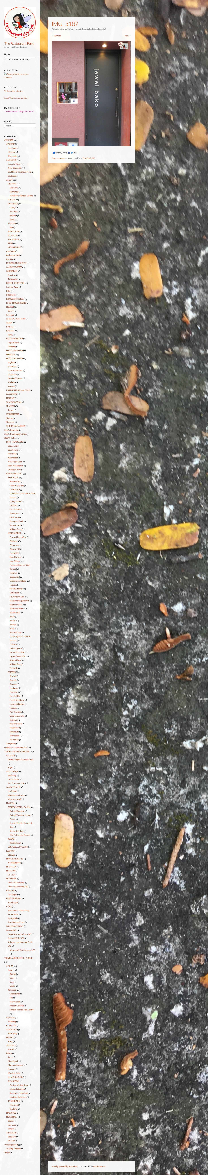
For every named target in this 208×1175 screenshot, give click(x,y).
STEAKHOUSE (12, 414)
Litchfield (12, 791)
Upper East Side (17, 652)
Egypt (10, 970)
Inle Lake (12, 1124)
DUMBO (13, 505)
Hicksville (12, 453)
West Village (15, 660)
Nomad (13, 624)
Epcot (12, 819)
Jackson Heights (17, 704)
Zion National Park (16, 922)
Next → (128, 35)
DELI (8, 291)
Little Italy (14, 592)
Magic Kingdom (16, 831)
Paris (10, 1041)
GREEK (9, 322)
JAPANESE (13, 203)
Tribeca (13, 644)
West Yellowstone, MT (18, 886)
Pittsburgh (13, 902)
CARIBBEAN (11, 271)
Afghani (11, 362)
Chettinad (14, 1105)
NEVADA (10, 890)
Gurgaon (12, 1069)
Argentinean (13, 342)
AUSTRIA (10, 1017)
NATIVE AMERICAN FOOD (18, 390)
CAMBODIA (11, 1029)
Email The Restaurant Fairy (16, 97)
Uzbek (7, 1152)
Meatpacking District (19, 600)
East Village (15, 561)
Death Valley (13, 779)
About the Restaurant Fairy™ (17, 59)
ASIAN (9, 179)
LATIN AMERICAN (14, 338)
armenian (12, 366)
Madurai (13, 1109)
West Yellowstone (16, 882)
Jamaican (12, 275)
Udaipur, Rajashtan (18, 1097)
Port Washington (15, 465)
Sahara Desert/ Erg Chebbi (22, 1009)
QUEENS (12, 672)
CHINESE (12, 183)
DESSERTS (11, 295)
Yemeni (11, 386)
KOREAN (12, 223)
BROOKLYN (13, 477)
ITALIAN (10, 330)
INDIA (9, 1053)
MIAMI (11, 839)
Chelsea (13, 541)
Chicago (11, 854)
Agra (10, 1057)
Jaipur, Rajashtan (17, 1089)
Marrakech (15, 1001)
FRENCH (10, 306)
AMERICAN (11, 160)
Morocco (12, 989)
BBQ (12, 227)
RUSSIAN (10, 398)
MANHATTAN (14, 533)
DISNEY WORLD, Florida (19, 807)
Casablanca (15, 993)
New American (14, 167)
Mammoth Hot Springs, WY (22, 950)
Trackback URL (89, 158)
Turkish (11, 382)
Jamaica (13, 707)
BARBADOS (11, 1025)
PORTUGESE (11, 394)
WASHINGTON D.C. (15, 926)
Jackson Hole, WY (16, 938)
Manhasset (13, 457)
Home (7, 54)
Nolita (12, 620)
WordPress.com (99, 1166)
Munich (11, 1049)
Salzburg (12, 1021)
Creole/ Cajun (12, 287)
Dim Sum (14, 187)
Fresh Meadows (17, 700)
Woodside (14, 739)
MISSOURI (11, 870)
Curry (12, 207)
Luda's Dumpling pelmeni (15, 434)
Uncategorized (11, 1144)
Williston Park (14, 469)
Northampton (14, 862)
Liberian (11, 152)
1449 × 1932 (75, 29)
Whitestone (15, 735)
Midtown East (16, 604)
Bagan (10, 1120)
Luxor (12, 985)
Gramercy (14, 576)
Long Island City (17, 715)
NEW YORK (9, 437)
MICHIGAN (11, 866)
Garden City (13, 445)
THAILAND (11, 1132)
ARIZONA (10, 755)
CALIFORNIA (12, 771)
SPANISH (10, 406)
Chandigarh (13, 1061)
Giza (11, 981)
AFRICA (9, 966)
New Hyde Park (15, 461)
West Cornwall (14, 799)
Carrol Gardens (17, 485)
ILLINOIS (10, 850)
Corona (13, 684)
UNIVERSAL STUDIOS (18, 846)
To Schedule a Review (13, 91)
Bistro (11, 310)
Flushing (13, 692)
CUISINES (8, 140)
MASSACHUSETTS (14, 858)
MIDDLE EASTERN (14, 358)
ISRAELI (9, 326)
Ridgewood (15, 727)
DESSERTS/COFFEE (14, 299)
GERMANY (11, 1045)
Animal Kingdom (17, 811)
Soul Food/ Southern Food (19, 171)
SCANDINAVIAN (13, 402)
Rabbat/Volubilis (17, 1005)
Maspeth (14, 719)
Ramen (13, 215)
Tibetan (9, 418)
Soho (12, 628)
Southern (12, 175)
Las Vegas (12, 894)
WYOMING (11, 930)
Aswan (13, 974)
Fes (11, 997)
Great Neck (13, 449)
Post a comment (58, 158)
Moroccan (12, 156)
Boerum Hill (15, 481)
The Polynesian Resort (20, 835)
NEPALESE (13, 235)
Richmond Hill (16, 723)
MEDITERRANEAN (14, 350)
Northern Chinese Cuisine (21, 195)
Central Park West (18, 537)
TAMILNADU (14, 1101)
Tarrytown (11, 743)
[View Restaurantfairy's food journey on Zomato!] (20, 77)
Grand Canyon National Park (20, 759)
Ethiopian (12, 148)
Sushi (12, 219)
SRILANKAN (13, 239)
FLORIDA (10, 803)
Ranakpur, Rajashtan (19, 1093)
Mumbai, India (14, 1073)
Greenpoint (15, 513)
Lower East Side (17, 596)
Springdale (13, 918)
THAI (10, 243)
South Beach (15, 842)
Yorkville (14, 668)
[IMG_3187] (91, 145)
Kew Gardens (16, 711)
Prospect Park (16, 521)
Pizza (10, 334)
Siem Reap (12, 1033)
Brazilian (10, 259)
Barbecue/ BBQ (13, 255)
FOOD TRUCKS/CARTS (16, 302)
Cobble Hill (15, 489)
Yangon (11, 1128)
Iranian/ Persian (15, 370)
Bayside (13, 680)
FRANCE (10, 1037)
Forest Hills (15, 696)
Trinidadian (13, 279)
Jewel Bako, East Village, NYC (94, 29)
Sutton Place (15, 632)
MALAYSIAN (14, 231)
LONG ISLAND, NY (14, 441)
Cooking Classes (13, 1148)
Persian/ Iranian (15, 378)
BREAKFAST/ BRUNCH (16, 263)
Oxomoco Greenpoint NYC (16, 747)
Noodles (13, 211)
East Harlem (15, 557)
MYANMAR (11, 1116)
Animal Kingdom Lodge (20, 815)
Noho (12, 616)
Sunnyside (14, 731)
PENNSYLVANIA (13, 898)
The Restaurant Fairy (19, 43)
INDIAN (11, 199)
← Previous (56, 35)
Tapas (10, 410)
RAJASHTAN (13, 1081)
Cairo (12, 977)
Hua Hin (11, 1140)
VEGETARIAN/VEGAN (16, 426)
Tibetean (10, 422)
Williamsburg (16, 529)
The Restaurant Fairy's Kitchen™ (19, 111)
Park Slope (15, 517)
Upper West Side (17, 656)
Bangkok (12, 1136)
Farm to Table (14, 164)
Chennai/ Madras (15, 1065)
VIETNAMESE (14, 247)
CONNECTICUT (13, 787)
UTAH (9, 906)
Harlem (13, 584)
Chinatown (14, 545)
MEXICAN (10, 354)
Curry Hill (14, 553)
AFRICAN (10, 144)
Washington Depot (16, 795)
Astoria (13, 676)
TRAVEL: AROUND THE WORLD (18, 958)
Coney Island (15, 501)
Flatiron (13, 572)
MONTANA (11, 878)
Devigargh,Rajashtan (19, 1085)
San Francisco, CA (16, 783)
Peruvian (12, 346)
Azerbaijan (11, 251)
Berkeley (12, 775)
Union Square (16, 648)
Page (10, 767)
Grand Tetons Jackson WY (19, 934)
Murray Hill (15, 612)
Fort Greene (15, 509)
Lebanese (12, 374)
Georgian (10, 314)
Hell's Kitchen (16, 588)
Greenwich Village (18, 580)
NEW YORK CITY (13, 473)
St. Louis (11, 874)
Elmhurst (14, 688)
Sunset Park (15, 525)
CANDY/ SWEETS (14, 267)
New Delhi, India (15, 1077)
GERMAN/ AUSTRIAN (16, 318)
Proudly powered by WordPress (64, 1166)
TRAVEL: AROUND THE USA (16, 751)
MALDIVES (11, 1112)
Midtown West (16, 608)
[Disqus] (91, 202)
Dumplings (14, 191)
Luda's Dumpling (11, 430)
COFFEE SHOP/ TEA (15, 283)
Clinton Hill (15, 549)
